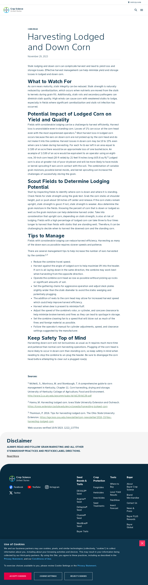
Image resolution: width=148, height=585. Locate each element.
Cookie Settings (48, 576)
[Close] (142, 543)
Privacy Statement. (87, 565)
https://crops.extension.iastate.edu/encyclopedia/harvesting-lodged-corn (68, 406)
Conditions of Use (41, 559)
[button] (12, 479)
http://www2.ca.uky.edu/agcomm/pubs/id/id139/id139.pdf (60, 395)
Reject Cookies (78, 576)
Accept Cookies (18, 576)
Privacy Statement (13, 559)
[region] (74, 562)
